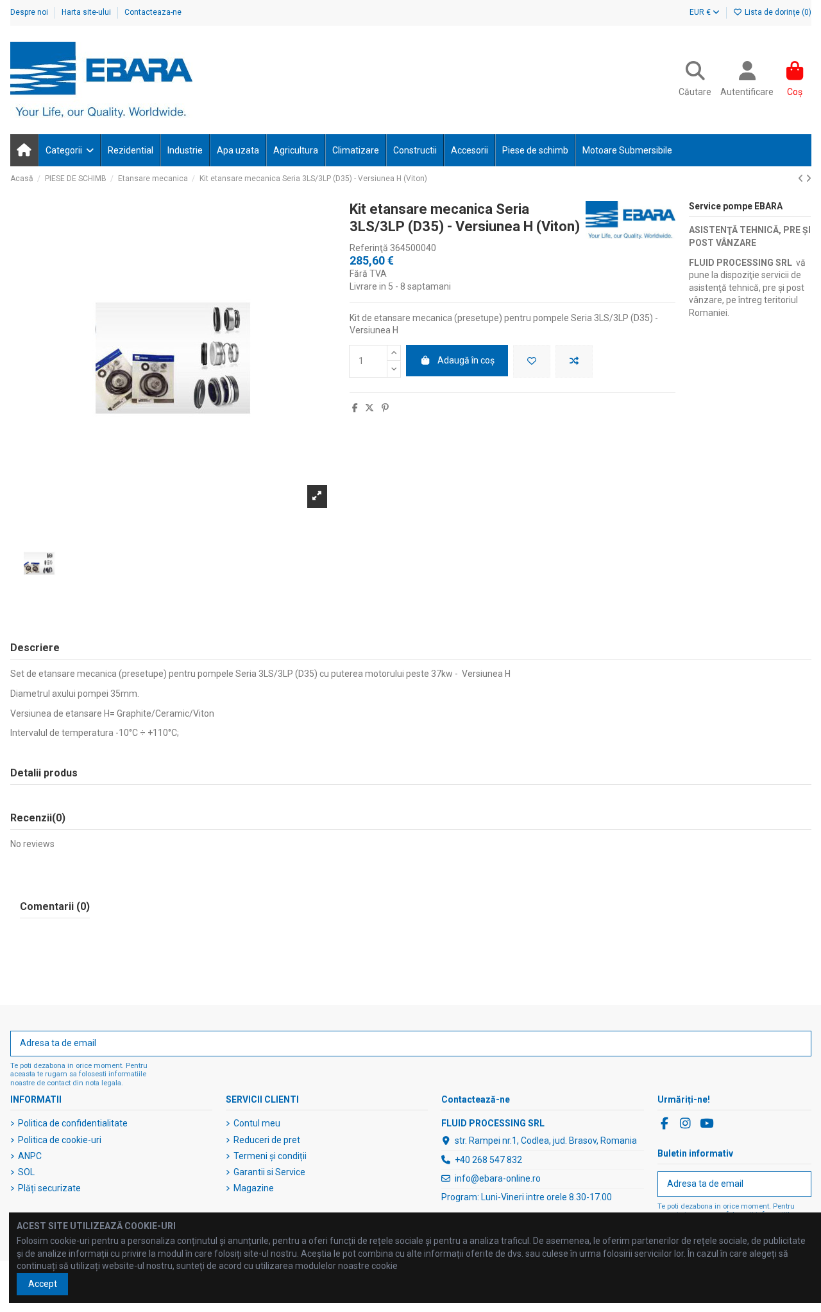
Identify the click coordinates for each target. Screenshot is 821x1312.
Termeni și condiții (270, 1156)
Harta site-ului (87, 12)
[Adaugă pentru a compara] (574, 361)
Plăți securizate (49, 1188)
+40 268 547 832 (488, 1160)
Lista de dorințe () (777, 12)
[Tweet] (369, 408)
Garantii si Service (269, 1172)
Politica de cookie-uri (59, 1140)
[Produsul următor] (808, 178)
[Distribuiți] (355, 408)
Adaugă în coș (466, 360)
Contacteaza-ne (153, 12)
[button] (69, 150)
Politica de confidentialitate (73, 1123)
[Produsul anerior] (802, 178)
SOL (26, 1172)
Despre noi (30, 12)
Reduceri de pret (266, 1140)
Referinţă (369, 248)
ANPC (30, 1156)
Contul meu (256, 1123)
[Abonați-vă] (797, 1043)
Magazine (253, 1188)
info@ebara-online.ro (498, 1178)
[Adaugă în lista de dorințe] (531, 361)
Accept (42, 1284)
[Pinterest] (385, 408)
